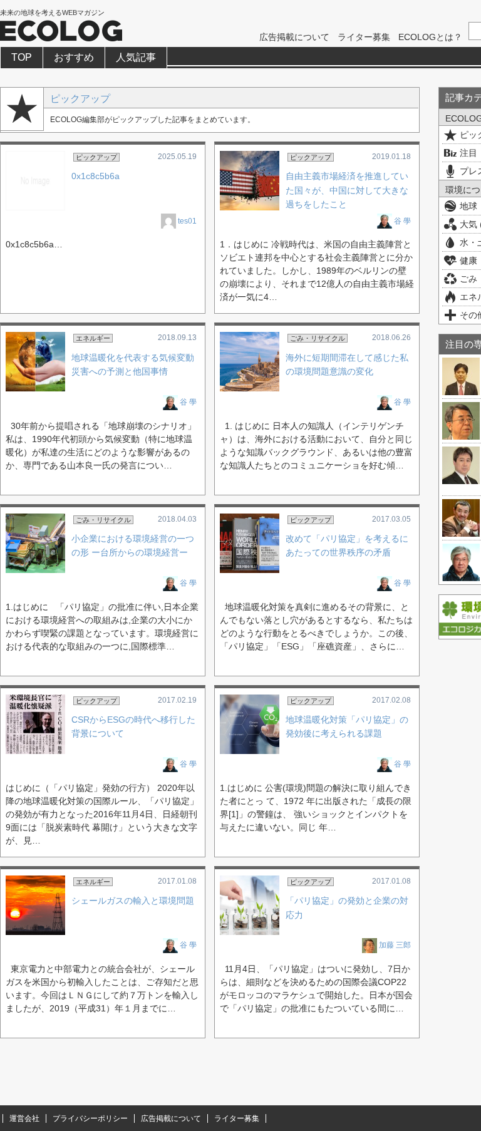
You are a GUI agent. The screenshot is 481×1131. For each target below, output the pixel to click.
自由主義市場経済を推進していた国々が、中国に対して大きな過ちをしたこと (347, 190)
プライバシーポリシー (90, 1118)
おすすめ (74, 57)
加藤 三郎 (395, 945)
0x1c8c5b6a (95, 176)
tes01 (187, 221)
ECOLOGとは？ (430, 37)
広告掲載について (294, 37)
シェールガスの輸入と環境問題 (132, 901)
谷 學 (402, 221)
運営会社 (24, 1118)
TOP (21, 57)
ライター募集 (364, 37)
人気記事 (136, 57)
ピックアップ (80, 98)
